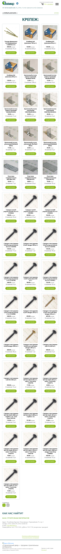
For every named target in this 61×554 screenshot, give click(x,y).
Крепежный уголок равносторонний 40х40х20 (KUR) (30, 76)
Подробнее (11, 52)
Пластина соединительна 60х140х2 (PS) (11, 177)
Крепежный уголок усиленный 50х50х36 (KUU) (11, 144)
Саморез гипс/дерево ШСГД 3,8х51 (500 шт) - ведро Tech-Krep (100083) (50, 451)
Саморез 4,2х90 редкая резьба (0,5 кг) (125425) (50, 211)
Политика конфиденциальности (30, 536)
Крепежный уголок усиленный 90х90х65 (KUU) (50, 144)
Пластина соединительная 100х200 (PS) (30, 177)
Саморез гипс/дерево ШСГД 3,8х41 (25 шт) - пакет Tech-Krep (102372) (50, 416)
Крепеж (56, 13)
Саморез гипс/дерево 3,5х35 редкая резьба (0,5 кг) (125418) (11, 245)
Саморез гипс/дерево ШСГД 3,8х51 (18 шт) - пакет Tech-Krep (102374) (30, 451)
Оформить (50, 4)
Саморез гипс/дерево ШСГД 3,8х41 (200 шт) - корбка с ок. (30, 415)
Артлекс (44, 550)
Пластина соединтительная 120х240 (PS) (50, 177)
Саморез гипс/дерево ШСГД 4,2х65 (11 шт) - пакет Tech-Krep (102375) (11, 486)
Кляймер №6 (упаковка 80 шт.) (11, 76)
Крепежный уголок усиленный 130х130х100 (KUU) (50, 110)
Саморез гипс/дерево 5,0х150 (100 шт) (11, 379)
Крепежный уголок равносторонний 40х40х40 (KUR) (50, 76)
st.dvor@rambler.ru (11, 525)
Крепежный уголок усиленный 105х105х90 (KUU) (30, 110)
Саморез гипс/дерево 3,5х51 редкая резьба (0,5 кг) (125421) (50, 278)
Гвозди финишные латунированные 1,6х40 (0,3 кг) (11, 43)
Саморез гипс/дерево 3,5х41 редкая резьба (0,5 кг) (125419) (50, 245)
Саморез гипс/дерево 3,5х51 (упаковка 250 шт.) (30, 278)
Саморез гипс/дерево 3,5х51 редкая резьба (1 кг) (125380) (11, 312)
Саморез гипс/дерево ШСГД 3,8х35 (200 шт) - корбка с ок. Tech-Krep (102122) (11, 416)
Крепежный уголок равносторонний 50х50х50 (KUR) (11, 110)
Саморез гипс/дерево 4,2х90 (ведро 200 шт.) (11, 345)
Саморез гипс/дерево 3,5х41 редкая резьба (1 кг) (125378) (11, 278)
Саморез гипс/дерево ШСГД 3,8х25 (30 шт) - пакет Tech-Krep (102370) (30, 380)
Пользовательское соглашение (30, 537)
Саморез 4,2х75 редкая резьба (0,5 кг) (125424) (11, 211)
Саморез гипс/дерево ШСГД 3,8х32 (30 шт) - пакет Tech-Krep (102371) (50, 380)
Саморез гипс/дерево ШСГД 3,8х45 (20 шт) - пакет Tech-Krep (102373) (11, 451)
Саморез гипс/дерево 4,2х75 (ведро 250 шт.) (30, 311)
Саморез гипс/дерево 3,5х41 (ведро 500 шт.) (30, 244)
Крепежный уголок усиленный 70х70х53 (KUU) (30, 144)
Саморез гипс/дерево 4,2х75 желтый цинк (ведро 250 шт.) (50, 312)
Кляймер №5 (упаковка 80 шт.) (50, 42)
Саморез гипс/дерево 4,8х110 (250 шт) (50, 345)
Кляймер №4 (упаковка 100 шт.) (30, 42)
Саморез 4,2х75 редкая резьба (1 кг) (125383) (30, 211)
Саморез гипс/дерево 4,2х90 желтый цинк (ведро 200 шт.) (30, 346)
